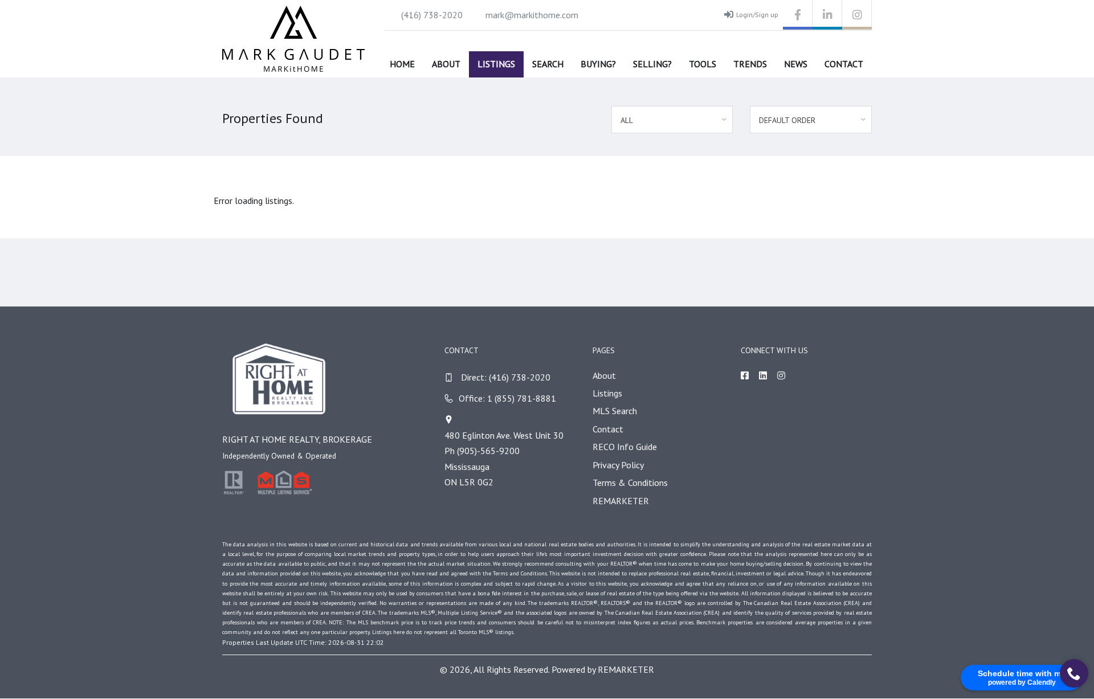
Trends (750, 64)
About (446, 64)
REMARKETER (621, 500)
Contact (843, 64)
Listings (496, 64)
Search (548, 64)
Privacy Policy (618, 465)
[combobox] (672, 119)
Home (402, 64)
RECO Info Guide (625, 446)
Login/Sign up (757, 14)
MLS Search (615, 410)
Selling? (652, 64)
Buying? (598, 64)
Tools (702, 64)
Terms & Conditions (630, 482)
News (795, 64)
